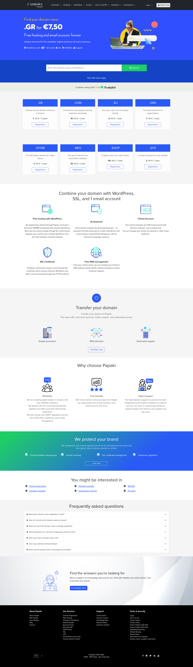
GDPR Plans (67, 629)
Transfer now (96, 349)
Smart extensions (37, 486)
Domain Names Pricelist (71, 639)
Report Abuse (135, 634)
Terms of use (134, 618)
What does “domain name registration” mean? (46, 514)
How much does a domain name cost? (43, 538)
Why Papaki (33, 618)
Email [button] (88, 5)
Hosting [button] (66, 5)
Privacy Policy (135, 622)
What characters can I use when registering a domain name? (52, 532)
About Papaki (34, 615)
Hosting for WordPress (71, 620)
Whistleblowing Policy (137, 629)
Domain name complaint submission (143, 639)
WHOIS (131, 486)
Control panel (101, 615)
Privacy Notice (135, 620)
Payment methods (102, 625)
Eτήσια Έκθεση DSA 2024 (139, 627)
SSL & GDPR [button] (101, 5)
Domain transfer (86, 486)
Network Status (101, 622)
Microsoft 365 (68, 627)
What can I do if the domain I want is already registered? (50, 526)
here (104, 78)
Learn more (96, 463)
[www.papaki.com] (35, 5)
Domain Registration (70, 615)
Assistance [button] (128, 5)
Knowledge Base (102, 620)
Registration (40, 124)
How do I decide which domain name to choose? (48, 520)
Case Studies (34, 620)
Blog (31, 622)
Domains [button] (55, 5)
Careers (32, 625)
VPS (64, 634)
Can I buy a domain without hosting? (43, 544)
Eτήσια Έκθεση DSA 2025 (139, 625)
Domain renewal (37, 491)
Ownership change (88, 491)
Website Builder (68, 622)
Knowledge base (78, 588)
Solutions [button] (115, 5)
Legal (132, 615)
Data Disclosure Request (139, 636)
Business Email (68, 625)
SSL (64, 632)
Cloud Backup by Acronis (72, 636)
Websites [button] (78, 5)
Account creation (102, 618)
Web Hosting (67, 618)
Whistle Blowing (135, 632)
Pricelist (131, 491)
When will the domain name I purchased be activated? (50, 550)
